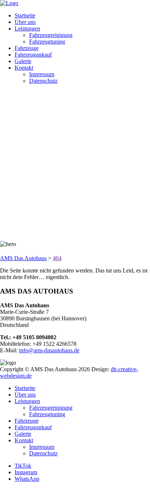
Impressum (41, 74)
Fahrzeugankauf (33, 55)
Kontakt (24, 68)
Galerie (23, 61)
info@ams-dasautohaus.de (49, 350)
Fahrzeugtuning (47, 41)
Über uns (25, 22)
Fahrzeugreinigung (50, 35)
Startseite (25, 15)
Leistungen (27, 28)
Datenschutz (43, 81)
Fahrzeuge (27, 48)
